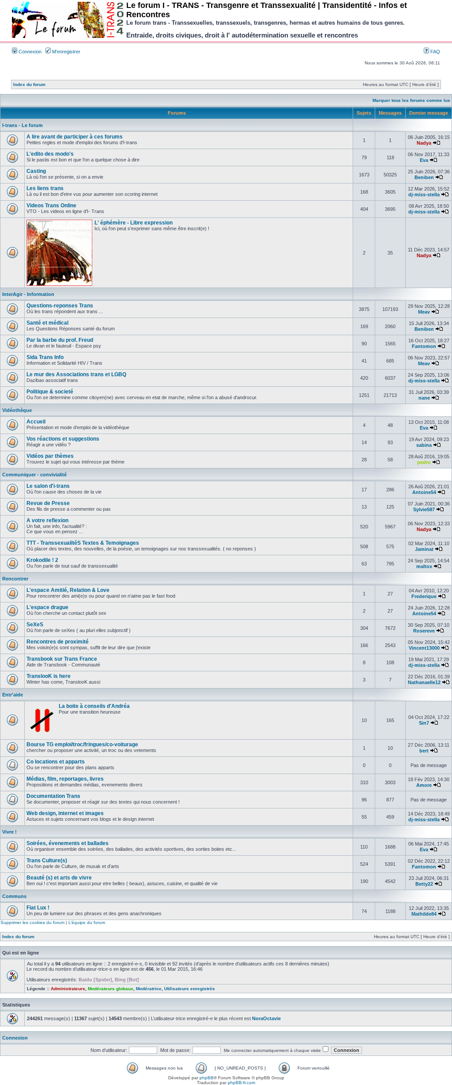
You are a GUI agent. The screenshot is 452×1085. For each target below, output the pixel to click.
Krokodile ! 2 (42, 560)
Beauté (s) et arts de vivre (59, 878)
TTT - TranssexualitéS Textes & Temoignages (82, 543)
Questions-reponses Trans (59, 306)
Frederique (424, 596)
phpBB (207, 1077)
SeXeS (34, 624)
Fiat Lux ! (37, 908)
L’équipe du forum (86, 922)
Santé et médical (47, 323)
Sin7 (424, 723)
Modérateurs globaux (110, 988)
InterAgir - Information (28, 294)
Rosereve (424, 630)
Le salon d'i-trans (48, 486)
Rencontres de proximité (57, 642)
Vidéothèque (17, 410)
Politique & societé (49, 392)
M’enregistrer (65, 51)
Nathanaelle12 (424, 682)
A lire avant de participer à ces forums (74, 137)
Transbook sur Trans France (61, 659)
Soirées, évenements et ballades (67, 843)
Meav (424, 311)
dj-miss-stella (424, 194)
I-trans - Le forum (22, 125)
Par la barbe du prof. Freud (59, 340)
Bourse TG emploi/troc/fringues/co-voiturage (82, 744)
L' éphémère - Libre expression (133, 223)
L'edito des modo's (50, 154)
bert (424, 750)
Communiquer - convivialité (34, 474)
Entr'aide (12, 694)
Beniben (424, 177)
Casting (36, 171)
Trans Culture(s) (46, 860)
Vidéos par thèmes (50, 456)
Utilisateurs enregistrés (189, 988)
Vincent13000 (424, 648)
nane (424, 397)
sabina (424, 445)
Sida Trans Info (45, 357)
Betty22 (424, 884)
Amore (424, 785)
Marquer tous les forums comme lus (411, 100)
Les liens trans (45, 188)
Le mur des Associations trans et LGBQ (76, 374)
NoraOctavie (266, 1018)
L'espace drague (47, 607)
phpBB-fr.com (241, 1082)
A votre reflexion (47, 520)
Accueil (35, 422)
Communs (14, 896)
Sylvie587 (424, 509)
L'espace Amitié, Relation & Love (67, 590)
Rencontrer (15, 578)
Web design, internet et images (65, 813)
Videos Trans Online (51, 205)
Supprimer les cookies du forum (32, 922)
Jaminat (424, 549)
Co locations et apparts (55, 762)
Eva (424, 160)
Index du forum (29, 84)
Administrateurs (68, 988)
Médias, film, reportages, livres (65, 779)
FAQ (434, 51)
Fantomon (424, 346)
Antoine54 (424, 492)
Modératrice (149, 988)
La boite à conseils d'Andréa (94, 706)
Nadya (424, 143)
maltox (424, 566)
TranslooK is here (48, 676)
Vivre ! (9, 831)
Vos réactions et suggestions (62, 439)
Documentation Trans (53, 796)
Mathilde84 (424, 914)
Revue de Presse (48, 503)
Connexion (29, 51)
